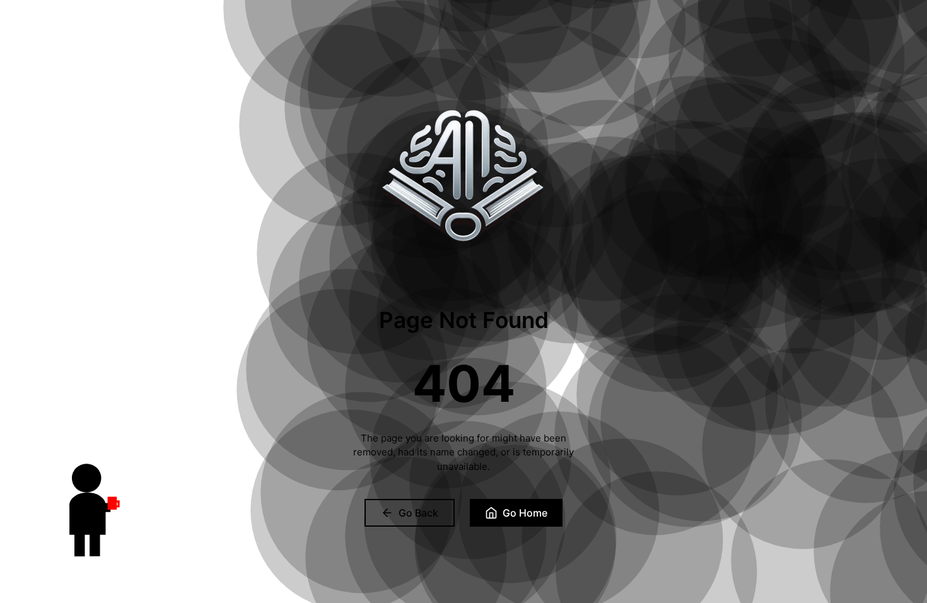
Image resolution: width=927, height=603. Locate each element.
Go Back (418, 512)
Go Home (525, 512)
